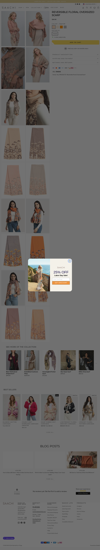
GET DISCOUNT (61, 283)
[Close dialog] (69, 261)
